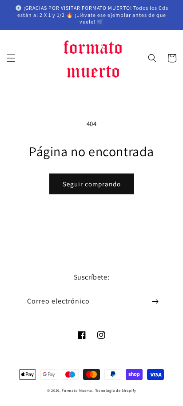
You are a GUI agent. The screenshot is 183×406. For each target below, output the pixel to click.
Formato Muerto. (78, 390)
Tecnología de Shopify (115, 390)
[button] (11, 58)
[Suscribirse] (155, 301)
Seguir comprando (92, 184)
